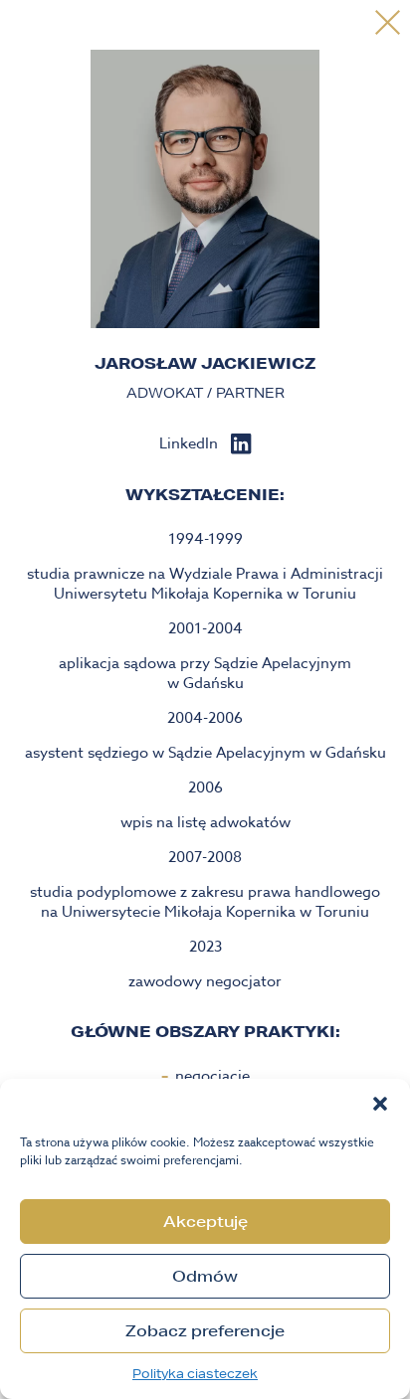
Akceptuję (205, 1221)
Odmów (205, 1276)
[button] (380, 1104)
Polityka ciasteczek (195, 1373)
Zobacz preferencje (205, 1330)
